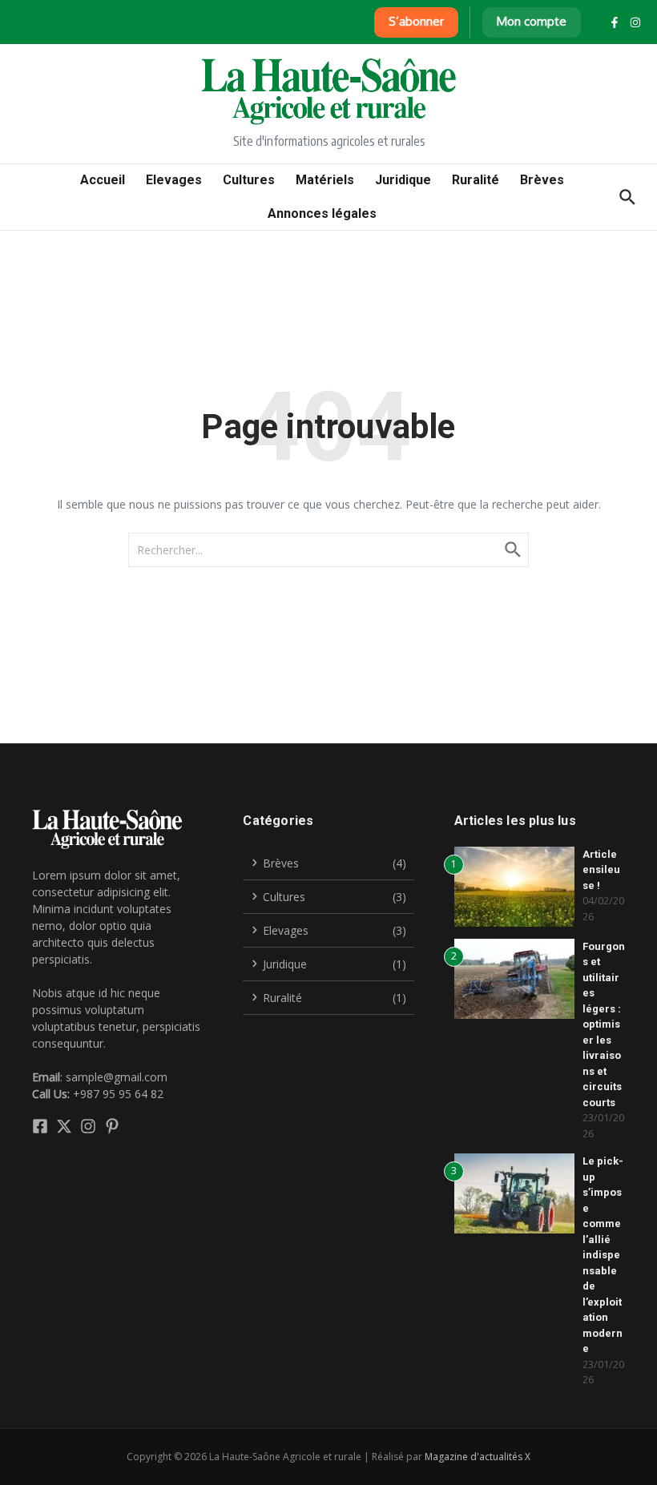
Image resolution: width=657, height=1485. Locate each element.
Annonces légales (322, 213)
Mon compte (531, 21)
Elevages (174, 179)
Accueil (102, 179)
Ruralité (475, 179)
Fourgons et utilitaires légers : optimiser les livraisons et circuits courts (603, 1024)
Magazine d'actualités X (477, 1456)
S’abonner (416, 21)
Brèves (542, 179)
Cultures (249, 179)
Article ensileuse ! (601, 869)
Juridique (403, 179)
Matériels (325, 179)
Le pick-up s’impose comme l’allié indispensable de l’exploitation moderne (602, 1254)
